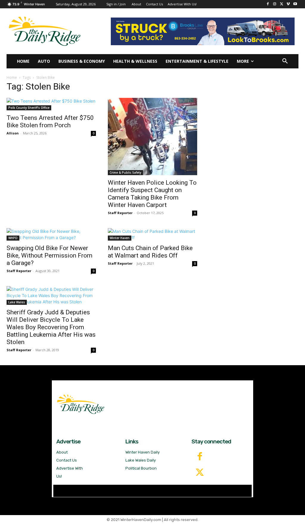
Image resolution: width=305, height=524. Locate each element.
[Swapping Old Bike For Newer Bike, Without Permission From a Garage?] (51, 234)
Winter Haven (120, 238)
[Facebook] (267, 4)
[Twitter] (200, 473)
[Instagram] (274, 4)
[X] (281, 4)
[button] (285, 61)
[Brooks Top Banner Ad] (202, 31)
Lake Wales (16, 302)
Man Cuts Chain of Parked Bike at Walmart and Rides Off (150, 251)
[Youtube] (295, 4)
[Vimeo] (288, 4)
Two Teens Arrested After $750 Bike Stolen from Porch (50, 121)
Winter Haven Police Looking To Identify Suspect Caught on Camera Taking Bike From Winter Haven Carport (152, 193)
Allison (13, 133)
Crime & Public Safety (125, 172)
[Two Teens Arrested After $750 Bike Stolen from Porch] (51, 104)
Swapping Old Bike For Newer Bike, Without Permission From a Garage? (49, 255)
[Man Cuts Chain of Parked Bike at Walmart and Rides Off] (152, 234)
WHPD (13, 238)
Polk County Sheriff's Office (28, 108)
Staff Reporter (120, 213)
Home (12, 77)
